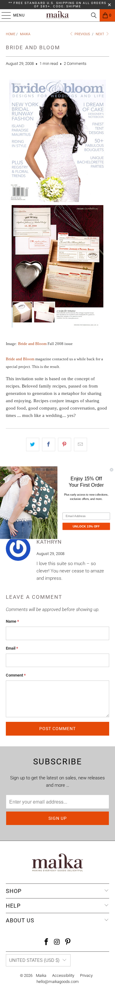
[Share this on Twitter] (32, 444)
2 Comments (75, 63)
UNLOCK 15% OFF (86, 526)
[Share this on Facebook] (48, 444)
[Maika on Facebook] (46, 942)
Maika (41, 975)
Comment (16, 675)
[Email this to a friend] (80, 444)
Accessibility (63, 975)
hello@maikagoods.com (57, 981)
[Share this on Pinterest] (64, 444)
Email (12, 648)
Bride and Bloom (32, 344)
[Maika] (57, 15)
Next (100, 34)
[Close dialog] (112, 470)
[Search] (94, 15)
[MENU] (3, 15)
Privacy (86, 975)
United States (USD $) (34, 960)
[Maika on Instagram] (57, 942)
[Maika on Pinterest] (67, 942)
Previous (82, 34)
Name (12, 621)
